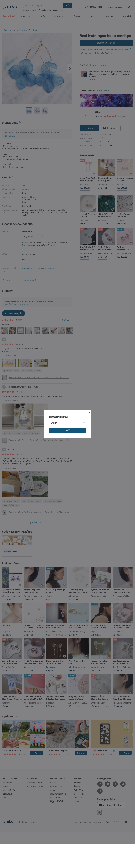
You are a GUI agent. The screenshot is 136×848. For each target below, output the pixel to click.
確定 (68, 430)
